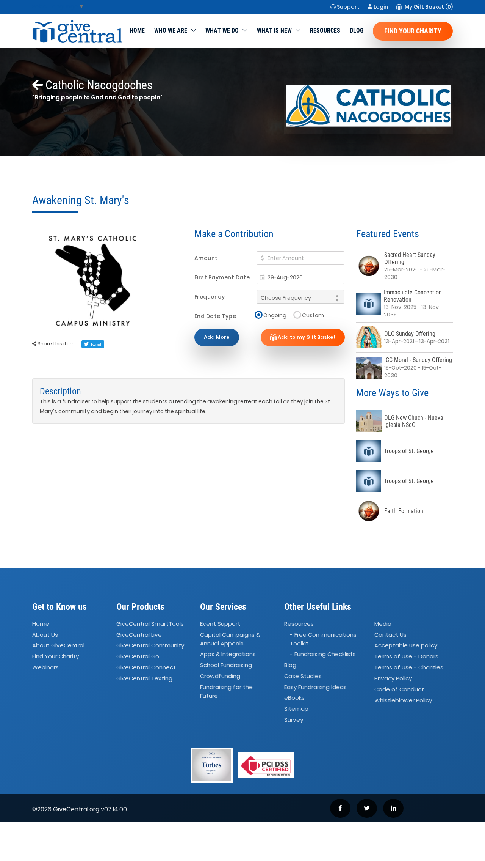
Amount (206, 258)
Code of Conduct (399, 689)
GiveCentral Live (139, 635)
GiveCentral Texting (144, 678)
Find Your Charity (412, 31)
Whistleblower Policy (403, 700)
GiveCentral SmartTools (150, 624)
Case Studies (303, 676)
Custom (313, 315)
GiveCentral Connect (146, 667)
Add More (217, 337)
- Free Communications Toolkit (323, 639)
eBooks (294, 698)
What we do (222, 30)
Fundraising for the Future (226, 691)
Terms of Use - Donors (406, 656)
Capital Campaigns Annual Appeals (230, 639)
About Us (45, 635)
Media (382, 624)
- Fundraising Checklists (323, 654)
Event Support (220, 624)
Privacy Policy (393, 678)
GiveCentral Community (150, 646)
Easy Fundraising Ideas (315, 687)
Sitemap (296, 709)
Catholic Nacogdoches (98, 85)
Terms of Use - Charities (408, 667)
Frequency (209, 297)
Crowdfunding (220, 676)
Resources (325, 30)
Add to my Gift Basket (306, 337)
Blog (356, 30)
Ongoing (274, 315)
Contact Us (390, 635)
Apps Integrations (228, 654)
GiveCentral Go (137, 656)
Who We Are (170, 30)
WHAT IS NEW (274, 30)
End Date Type (215, 316)
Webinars (45, 667)
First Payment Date (222, 277)
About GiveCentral (58, 646)
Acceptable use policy (405, 646)
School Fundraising (226, 665)
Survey (293, 720)
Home (137, 30)
